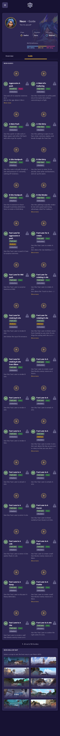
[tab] (13, 57)
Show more (7, 103)
